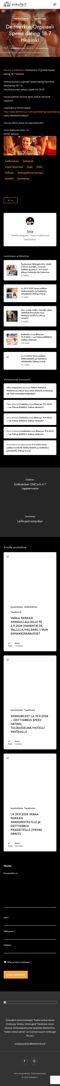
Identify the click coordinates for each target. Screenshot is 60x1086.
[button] (54, 4)
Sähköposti (9, 931)
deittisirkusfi (28, 161)
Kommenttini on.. (11, 873)
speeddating (23, 178)
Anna (22, 48)
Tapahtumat (39, 18)
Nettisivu (7, 945)
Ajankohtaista (20, 18)
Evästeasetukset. (38, 1073)
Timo (8, 404)
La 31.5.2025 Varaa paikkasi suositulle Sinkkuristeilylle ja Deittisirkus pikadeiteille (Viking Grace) (27, 447)
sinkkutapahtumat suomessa (30, 172)
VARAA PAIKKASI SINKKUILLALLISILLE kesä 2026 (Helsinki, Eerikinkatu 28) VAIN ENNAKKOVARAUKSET (29, 390)
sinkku (39, 167)
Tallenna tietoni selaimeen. (18, 962)
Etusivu (7, 70)
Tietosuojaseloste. (22, 1073)
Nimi (6, 917)
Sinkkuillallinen (30, 607)
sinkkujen (9, 172)
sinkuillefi (9, 178)
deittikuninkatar (12, 161)
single (30, 167)
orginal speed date (14, 167)
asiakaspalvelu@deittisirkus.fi (30, 1043)
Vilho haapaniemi (14, 387)
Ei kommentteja (42, 48)
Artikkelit (18, 70)
